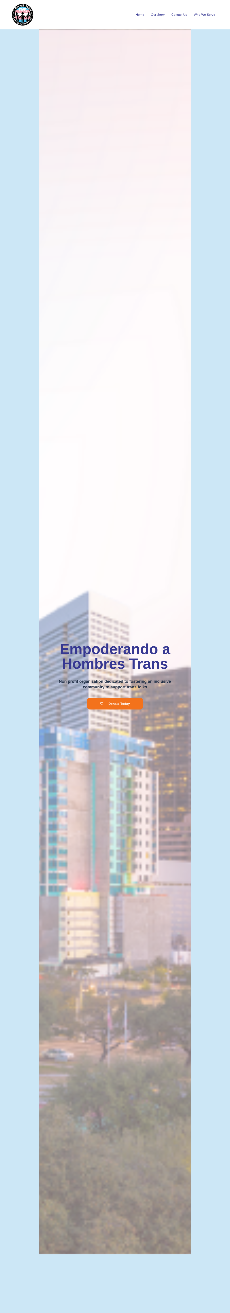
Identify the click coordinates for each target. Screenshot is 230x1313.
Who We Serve (204, 14)
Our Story (158, 14)
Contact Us (179, 14)
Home (140, 14)
